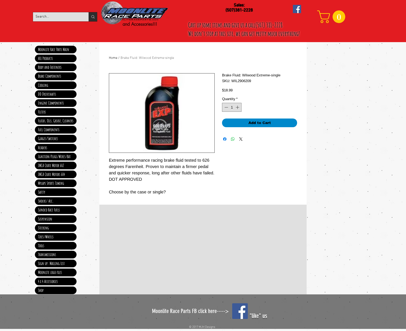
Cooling (43, 85)
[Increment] (238, 107)
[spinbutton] (232, 107)
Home (113, 58)
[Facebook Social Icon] (297, 9)
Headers (42, 147)
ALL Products (45, 58)
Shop (41, 290)
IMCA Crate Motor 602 (51, 165)
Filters (42, 111)
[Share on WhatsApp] (232, 139)
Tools (41, 245)
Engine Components (51, 103)
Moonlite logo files (50, 272)
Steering (43, 227)
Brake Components (49, 76)
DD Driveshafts (47, 94)
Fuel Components (48, 129)
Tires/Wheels (45, 236)
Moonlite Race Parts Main (53, 49)
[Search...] (93, 16)
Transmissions (47, 254)
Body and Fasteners (50, 67)
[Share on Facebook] (224, 139)
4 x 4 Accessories (48, 281)
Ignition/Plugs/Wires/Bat (54, 156)
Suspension (45, 219)
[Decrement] (226, 107)
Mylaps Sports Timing (51, 183)
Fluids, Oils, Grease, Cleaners (55, 120)
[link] (332, 16)
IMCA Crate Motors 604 (51, 174)
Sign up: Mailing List (51, 263)
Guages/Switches (48, 138)
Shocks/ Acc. (46, 201)
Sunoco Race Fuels (49, 209)
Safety (41, 192)
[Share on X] (240, 139)
